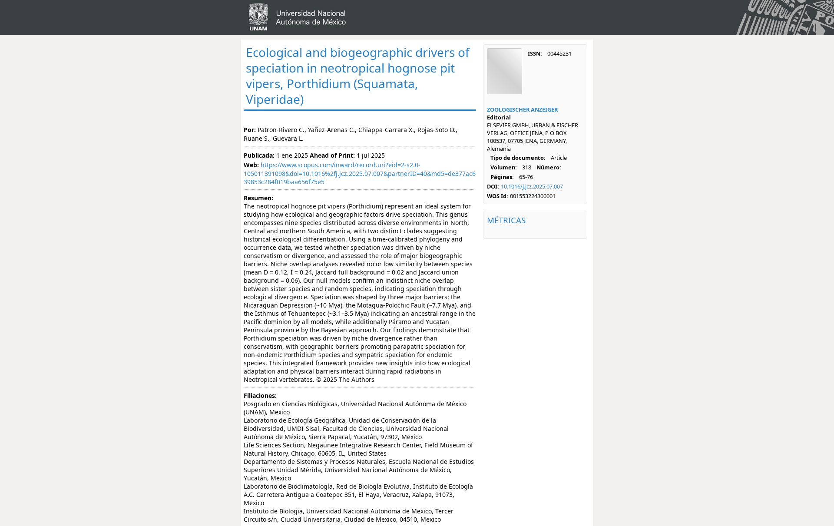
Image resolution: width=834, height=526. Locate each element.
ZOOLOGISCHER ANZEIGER (522, 109)
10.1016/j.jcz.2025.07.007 (532, 186)
